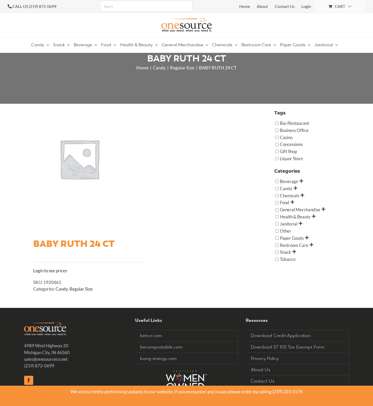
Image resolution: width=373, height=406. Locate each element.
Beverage (289, 181)
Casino (286, 137)
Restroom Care (294, 245)
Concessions (291, 144)
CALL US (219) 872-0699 (34, 6)
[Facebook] (28, 380)
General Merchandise (300, 209)
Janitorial (288, 224)
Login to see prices (50, 270)
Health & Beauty (295, 216)
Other (285, 230)
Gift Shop (288, 151)
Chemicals (289, 195)
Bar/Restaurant (294, 123)
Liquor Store (291, 158)
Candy (62, 289)
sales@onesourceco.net (45, 359)
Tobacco (287, 259)
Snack (285, 252)
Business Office (294, 130)
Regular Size (81, 289)
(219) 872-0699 (39, 365)
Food (284, 202)
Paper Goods (292, 237)
